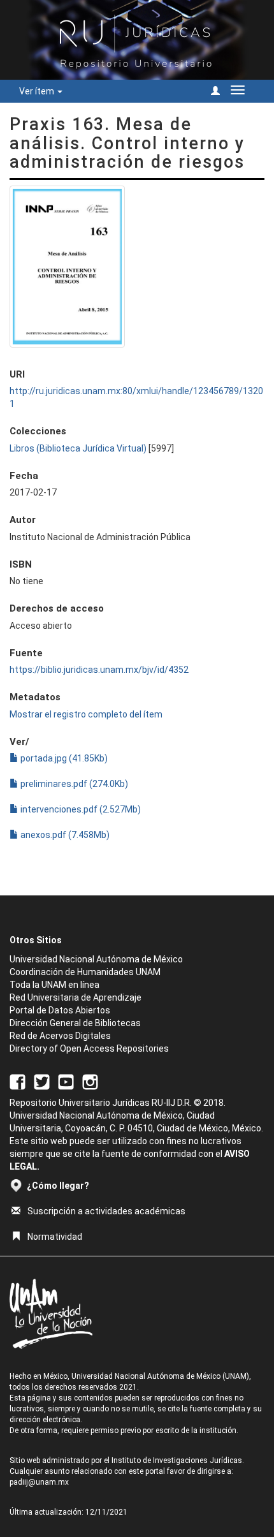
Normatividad (54, 1237)
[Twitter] (42, 1081)
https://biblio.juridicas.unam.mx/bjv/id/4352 (99, 670)
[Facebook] (17, 1081)
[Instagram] (90, 1081)
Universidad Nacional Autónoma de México (96, 959)
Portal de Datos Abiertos (60, 1010)
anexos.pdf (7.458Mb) (64, 835)
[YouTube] (66, 1081)
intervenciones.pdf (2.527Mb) (79, 809)
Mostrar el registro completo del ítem (86, 714)
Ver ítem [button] (37, 91)
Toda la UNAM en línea (54, 985)
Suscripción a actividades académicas (106, 1211)
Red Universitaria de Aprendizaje (75, 997)
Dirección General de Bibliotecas (75, 1023)
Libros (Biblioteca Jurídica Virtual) (78, 448)
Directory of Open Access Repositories (89, 1048)
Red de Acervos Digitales (60, 1036)
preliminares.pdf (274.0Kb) (73, 784)
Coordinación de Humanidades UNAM (85, 972)
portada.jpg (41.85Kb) (63, 758)
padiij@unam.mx (39, 1482)
